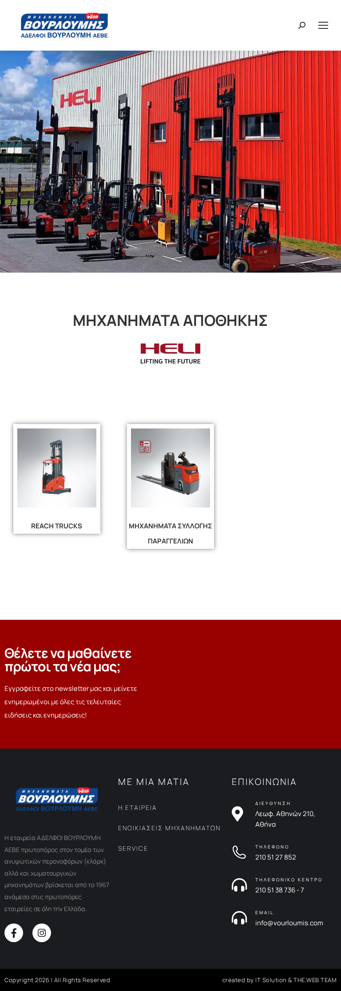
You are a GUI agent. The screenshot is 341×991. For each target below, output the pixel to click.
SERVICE (133, 848)
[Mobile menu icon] (323, 25)
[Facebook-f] (13, 933)
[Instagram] (41, 933)
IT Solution (271, 980)
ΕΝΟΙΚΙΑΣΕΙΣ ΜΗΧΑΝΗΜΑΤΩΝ (169, 828)
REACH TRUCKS (56, 526)
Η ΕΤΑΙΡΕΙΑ (137, 807)
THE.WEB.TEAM (315, 980)
